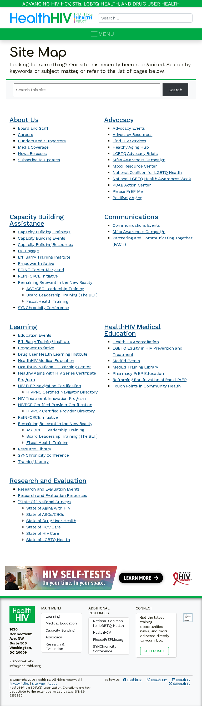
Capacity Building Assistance (36, 220)
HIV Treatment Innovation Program (52, 398)
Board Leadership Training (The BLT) (62, 295)
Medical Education (61, 623)
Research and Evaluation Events (48, 489)
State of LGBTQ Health (48, 539)
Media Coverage (33, 147)
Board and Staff (33, 128)
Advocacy (118, 120)
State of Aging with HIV (48, 508)
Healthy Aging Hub (131, 147)
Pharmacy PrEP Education (138, 373)
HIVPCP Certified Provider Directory (60, 411)
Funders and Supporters (42, 140)
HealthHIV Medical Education (46, 360)
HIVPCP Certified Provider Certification (55, 404)
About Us (23, 120)
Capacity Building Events (41, 238)
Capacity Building (60, 630)
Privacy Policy (19, 683)
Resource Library (34, 448)
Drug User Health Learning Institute (53, 354)
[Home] (41, 18)
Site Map (38, 683)
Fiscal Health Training (47, 301)
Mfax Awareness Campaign (139, 159)
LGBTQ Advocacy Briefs (135, 153)
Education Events (34, 335)
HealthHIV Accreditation (136, 341)
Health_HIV (159, 680)
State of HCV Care (43, 527)
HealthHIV (134, 680)
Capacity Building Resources (45, 244)
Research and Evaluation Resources (52, 495)
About (52, 683)
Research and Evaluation (48, 481)
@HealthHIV (181, 683)
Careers (25, 134)
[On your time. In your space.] (101, 577)
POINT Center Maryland (41, 269)
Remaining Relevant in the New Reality (55, 282)
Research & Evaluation (55, 646)
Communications (131, 217)
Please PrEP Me (128, 191)
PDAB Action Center (132, 185)
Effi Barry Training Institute (44, 257)
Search (175, 89)
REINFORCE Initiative (38, 276)
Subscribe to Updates (39, 159)
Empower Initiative (36, 263)
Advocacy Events (129, 128)
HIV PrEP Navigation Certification (49, 385)
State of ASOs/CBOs (45, 514)
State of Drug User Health (51, 520)
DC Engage (28, 250)
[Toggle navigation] (94, 34)
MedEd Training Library (135, 367)
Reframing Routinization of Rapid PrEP (149, 379)
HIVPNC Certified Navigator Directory (62, 392)
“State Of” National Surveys (44, 501)
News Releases (32, 153)
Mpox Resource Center (135, 166)
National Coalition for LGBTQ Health (147, 172)
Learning (23, 327)
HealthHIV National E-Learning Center (54, 366)
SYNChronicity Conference (43, 307)
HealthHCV (102, 632)
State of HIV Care (42, 533)
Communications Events (136, 225)
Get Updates (154, 651)
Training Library (33, 461)
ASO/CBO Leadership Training (55, 288)
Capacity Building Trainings (44, 231)
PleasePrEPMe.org (108, 639)
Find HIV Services (129, 140)
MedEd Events (126, 360)
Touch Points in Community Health (147, 386)
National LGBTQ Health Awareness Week (152, 178)
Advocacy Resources (132, 134)
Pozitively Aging (127, 197)
